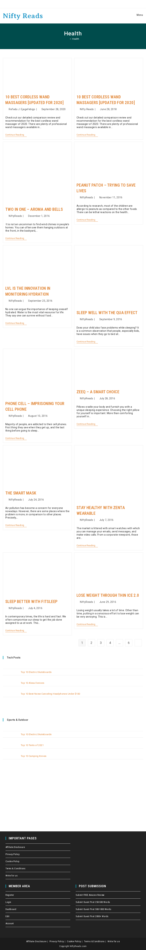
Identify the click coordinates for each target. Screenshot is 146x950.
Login (8, 902)
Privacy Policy (12, 854)
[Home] (68, 39)
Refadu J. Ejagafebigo (22, 109)
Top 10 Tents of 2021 (32, 745)
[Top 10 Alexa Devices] (11, 686)
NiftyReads (15, 216)
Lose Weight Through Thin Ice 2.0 (108, 595)
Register (10, 895)
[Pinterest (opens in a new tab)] (73, 4)
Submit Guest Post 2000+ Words (92, 916)
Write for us (11, 875)
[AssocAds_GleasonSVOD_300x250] (29, 793)
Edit (7, 916)
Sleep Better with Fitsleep (31, 601)
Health (75, 39)
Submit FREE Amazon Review (90, 895)
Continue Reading (16, 135)
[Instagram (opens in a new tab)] (78, 4)
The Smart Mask (20, 493)
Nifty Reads (23, 16)
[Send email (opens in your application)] (83, 4)
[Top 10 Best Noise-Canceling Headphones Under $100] (11, 697)
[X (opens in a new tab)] (63, 4)
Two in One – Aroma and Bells (34, 209)
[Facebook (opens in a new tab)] (68, 4)
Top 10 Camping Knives (33, 756)
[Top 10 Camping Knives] (11, 759)
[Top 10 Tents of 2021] (11, 748)
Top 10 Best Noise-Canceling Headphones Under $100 (50, 693)
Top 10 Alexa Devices (32, 683)
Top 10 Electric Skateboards (36, 672)
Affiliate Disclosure (15, 847)
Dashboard (11, 909)
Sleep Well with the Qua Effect (107, 312)
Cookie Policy (12, 861)
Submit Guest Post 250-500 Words (93, 902)
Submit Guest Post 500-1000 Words (93, 909)
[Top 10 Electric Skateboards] (11, 675)
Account (10, 923)
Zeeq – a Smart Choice (98, 392)
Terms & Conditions (15, 868)
